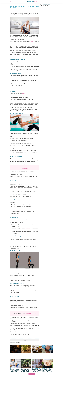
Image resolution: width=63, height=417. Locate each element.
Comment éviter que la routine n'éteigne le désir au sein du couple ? (15, 356)
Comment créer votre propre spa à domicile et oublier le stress (37, 370)
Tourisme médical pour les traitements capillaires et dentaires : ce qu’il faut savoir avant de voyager (47, 356)
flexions (23, 93)
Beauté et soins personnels (36, 368)
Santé (11, 368)
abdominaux (28, 132)
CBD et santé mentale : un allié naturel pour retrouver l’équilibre (26, 370)
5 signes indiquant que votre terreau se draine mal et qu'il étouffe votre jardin (26, 356)
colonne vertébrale (27, 228)
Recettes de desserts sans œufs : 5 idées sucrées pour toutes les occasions (37, 356)
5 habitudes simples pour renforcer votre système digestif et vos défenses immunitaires (47, 370)
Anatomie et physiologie (46, 368)
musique (37, 55)
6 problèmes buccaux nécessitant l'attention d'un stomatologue (15, 370)
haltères (32, 41)
